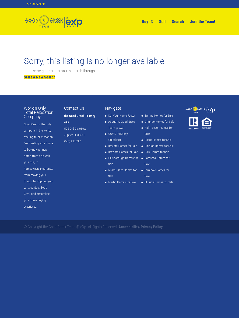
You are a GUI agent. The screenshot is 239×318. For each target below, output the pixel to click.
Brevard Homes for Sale (122, 146)
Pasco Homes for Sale (158, 140)
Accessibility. (129, 227)
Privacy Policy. (152, 227)
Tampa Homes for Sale (159, 115)
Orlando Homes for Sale (159, 121)
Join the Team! (202, 22)
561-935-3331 (36, 4)
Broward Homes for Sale (123, 152)
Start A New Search (39, 77)
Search (178, 22)
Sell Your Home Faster (121, 115)
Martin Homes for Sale (122, 182)
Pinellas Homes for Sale (159, 146)
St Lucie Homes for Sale (159, 182)
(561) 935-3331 (72, 141)
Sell (162, 22)
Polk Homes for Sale (157, 152)
